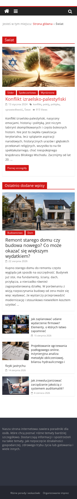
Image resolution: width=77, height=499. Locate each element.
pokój (46, 104)
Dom (30, 232)
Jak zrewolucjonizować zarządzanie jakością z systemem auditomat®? (47, 384)
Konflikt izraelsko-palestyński (35, 99)
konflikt (37, 104)
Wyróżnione (47, 92)
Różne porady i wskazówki (25, 493)
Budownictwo (15, 232)
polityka (55, 104)
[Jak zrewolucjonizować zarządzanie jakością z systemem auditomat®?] (15, 379)
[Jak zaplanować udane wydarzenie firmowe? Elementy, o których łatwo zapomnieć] (15, 317)
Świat (27, 109)
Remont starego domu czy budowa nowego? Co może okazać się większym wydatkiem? (33, 248)
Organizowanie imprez (56, 493)
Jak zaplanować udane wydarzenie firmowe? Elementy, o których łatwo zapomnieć (48, 325)
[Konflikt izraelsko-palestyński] (38, 49)
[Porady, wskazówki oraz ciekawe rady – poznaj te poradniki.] (6, 11)
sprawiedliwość (14, 109)
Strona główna (43, 24)
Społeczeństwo (27, 92)
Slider (10, 92)
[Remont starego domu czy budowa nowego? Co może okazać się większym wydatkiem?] (38, 194)
